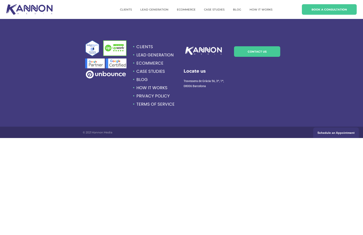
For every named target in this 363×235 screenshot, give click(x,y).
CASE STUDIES (214, 9)
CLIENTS (126, 9)
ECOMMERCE (186, 9)
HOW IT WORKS (261, 9)
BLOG (237, 9)
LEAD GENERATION (154, 9)
